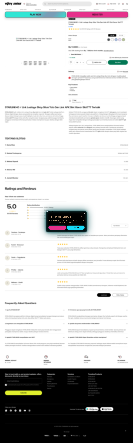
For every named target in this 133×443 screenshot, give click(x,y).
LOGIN (57, 228)
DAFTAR (76, 228)
